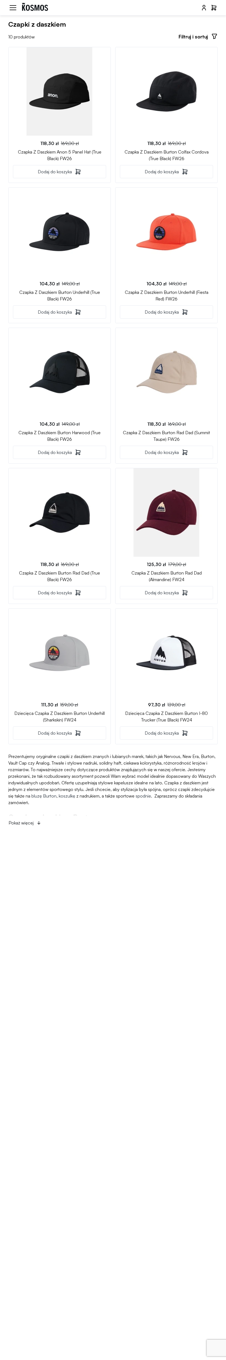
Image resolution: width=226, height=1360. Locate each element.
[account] (204, 8)
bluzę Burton (44, 796)
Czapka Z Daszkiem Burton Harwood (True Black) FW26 (59, 435)
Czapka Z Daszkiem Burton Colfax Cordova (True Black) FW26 (167, 155)
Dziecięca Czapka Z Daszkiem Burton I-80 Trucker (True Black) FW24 (166, 716)
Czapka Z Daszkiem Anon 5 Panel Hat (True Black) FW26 (59, 155)
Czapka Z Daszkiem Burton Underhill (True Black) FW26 (59, 295)
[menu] (13, 7)
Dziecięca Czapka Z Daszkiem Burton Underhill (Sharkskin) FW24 (59, 716)
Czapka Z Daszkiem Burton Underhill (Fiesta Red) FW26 (166, 295)
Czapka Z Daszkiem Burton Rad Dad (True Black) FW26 (59, 576)
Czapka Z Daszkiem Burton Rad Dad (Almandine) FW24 (166, 576)
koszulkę (67, 796)
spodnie (143, 796)
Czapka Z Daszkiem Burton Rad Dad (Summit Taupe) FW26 (166, 435)
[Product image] (60, 91)
